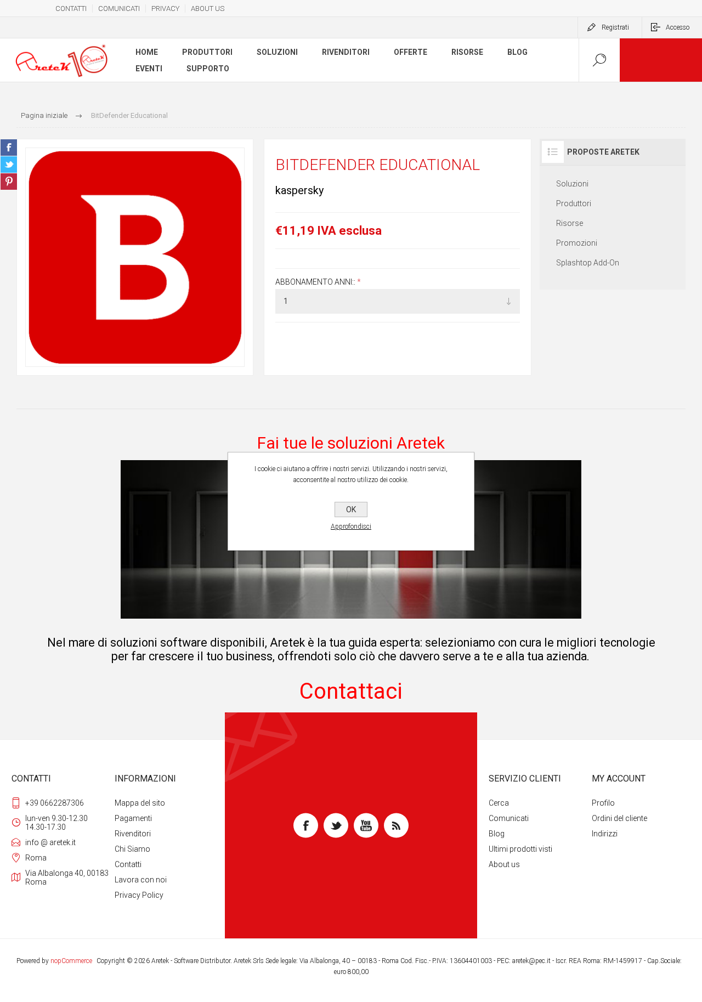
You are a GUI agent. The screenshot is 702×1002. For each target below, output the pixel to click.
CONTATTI (71, 8)
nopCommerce (71, 961)
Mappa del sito (140, 803)
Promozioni (576, 243)
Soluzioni (572, 183)
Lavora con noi (141, 879)
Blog (497, 833)
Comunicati (509, 818)
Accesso (677, 27)
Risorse (569, 223)
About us (504, 864)
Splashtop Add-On (587, 262)
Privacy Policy (139, 895)
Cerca (499, 803)
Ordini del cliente (619, 818)
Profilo (603, 803)
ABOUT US (207, 8)
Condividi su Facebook (9, 147)
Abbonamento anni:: (316, 282)
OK (351, 509)
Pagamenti (133, 818)
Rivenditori (133, 833)
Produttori (573, 203)
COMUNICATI (119, 8)
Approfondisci (351, 526)
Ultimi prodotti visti (520, 849)
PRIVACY (165, 8)
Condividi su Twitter (9, 164)
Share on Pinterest (9, 181)
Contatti (128, 864)
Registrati (615, 27)
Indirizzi (605, 833)
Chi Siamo (132, 849)
